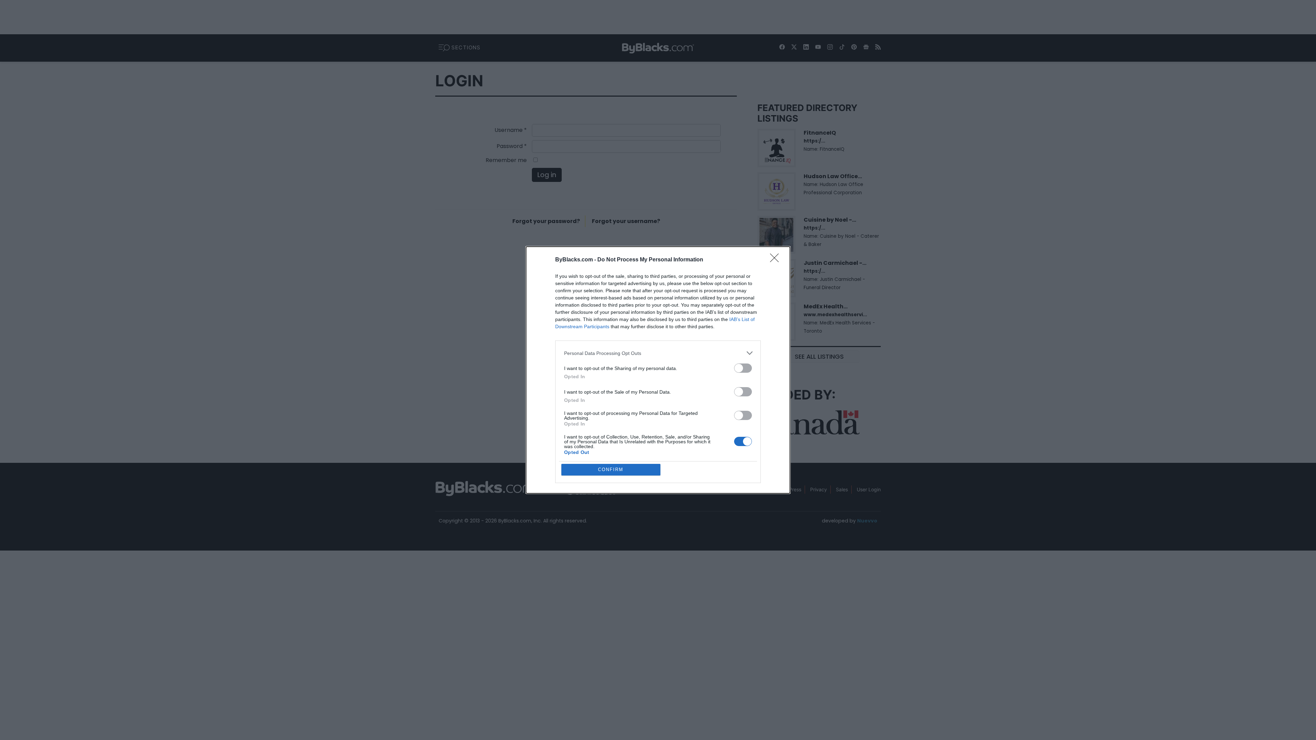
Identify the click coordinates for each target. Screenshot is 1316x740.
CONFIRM (610, 469)
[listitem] (658, 353)
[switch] (743, 368)
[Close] (776, 260)
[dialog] (658, 370)
